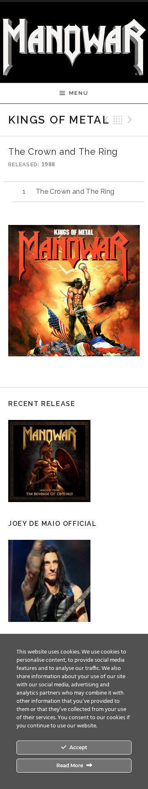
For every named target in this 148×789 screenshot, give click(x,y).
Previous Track (104, 120)
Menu (78, 93)
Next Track (131, 120)
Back (118, 120)
